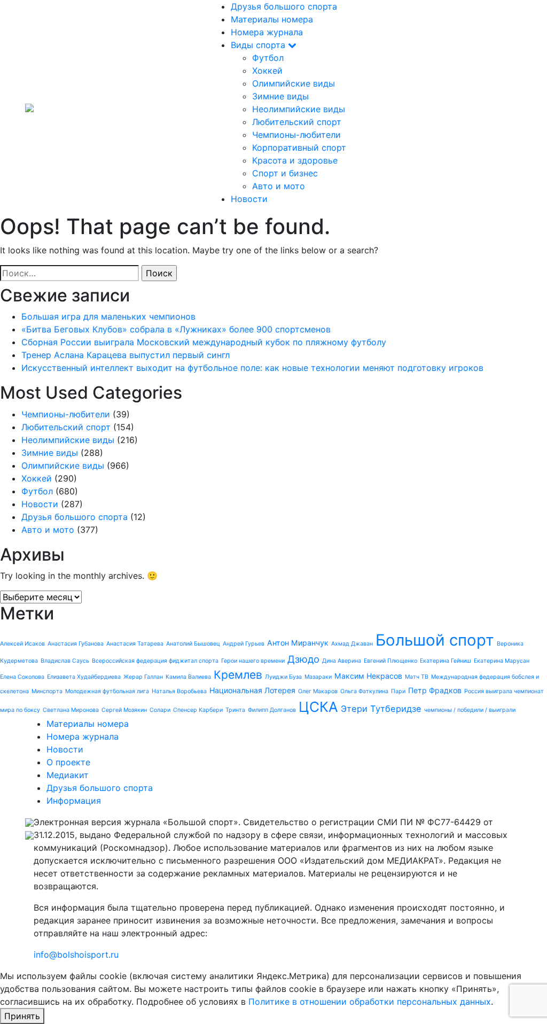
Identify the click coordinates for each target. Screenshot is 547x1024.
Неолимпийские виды (298, 109)
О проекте (68, 762)
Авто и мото (278, 186)
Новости (249, 198)
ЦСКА (318, 707)
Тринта (235, 710)
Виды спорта (259, 45)
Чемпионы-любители (296, 134)
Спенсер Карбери (198, 710)
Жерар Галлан (143, 676)
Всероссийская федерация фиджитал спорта (155, 660)
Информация (73, 800)
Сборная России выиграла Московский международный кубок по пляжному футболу (203, 342)
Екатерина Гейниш (445, 660)
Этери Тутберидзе (381, 708)
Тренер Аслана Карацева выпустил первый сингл (125, 355)
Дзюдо (303, 659)
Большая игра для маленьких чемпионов (108, 316)
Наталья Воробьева (179, 691)
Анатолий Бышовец (193, 643)
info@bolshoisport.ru (76, 954)
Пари (398, 691)
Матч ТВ (416, 676)
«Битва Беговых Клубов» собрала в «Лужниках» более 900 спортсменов (176, 329)
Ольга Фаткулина (364, 691)
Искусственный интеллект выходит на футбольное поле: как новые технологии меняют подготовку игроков (252, 367)
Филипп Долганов (272, 710)
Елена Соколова (22, 676)
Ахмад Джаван (352, 643)
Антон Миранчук (298, 642)
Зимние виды (280, 96)
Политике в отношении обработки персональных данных (369, 1001)
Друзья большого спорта (284, 6)
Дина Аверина (341, 660)
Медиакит (67, 775)
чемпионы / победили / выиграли (469, 710)
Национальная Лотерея (252, 690)
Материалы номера (272, 19)
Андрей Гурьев (243, 643)
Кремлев (238, 674)
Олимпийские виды (293, 83)
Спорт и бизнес (285, 173)
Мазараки (318, 676)
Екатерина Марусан (501, 660)
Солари (160, 710)
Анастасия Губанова (76, 643)
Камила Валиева (188, 676)
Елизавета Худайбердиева (84, 676)
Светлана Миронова (71, 710)
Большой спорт (435, 640)
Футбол (268, 57)
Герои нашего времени (253, 660)
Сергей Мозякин (124, 710)
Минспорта (47, 691)
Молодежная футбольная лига (107, 691)
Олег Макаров (318, 691)
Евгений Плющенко (390, 660)
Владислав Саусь (65, 660)
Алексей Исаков (22, 643)
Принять (22, 1016)
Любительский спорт (296, 122)
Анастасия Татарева (134, 643)
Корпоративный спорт (299, 147)
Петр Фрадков (435, 690)
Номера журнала (267, 32)
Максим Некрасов (368, 675)
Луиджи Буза (283, 676)
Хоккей (267, 70)
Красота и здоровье (295, 160)
